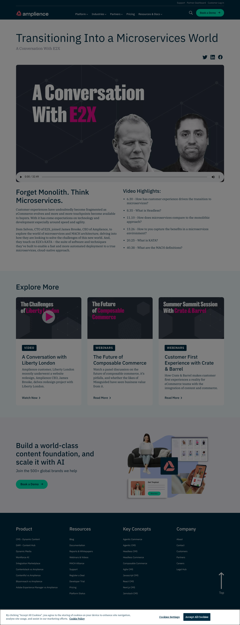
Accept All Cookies (196, 617)
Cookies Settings (169, 617)
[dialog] (120, 617)
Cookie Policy (77, 618)
